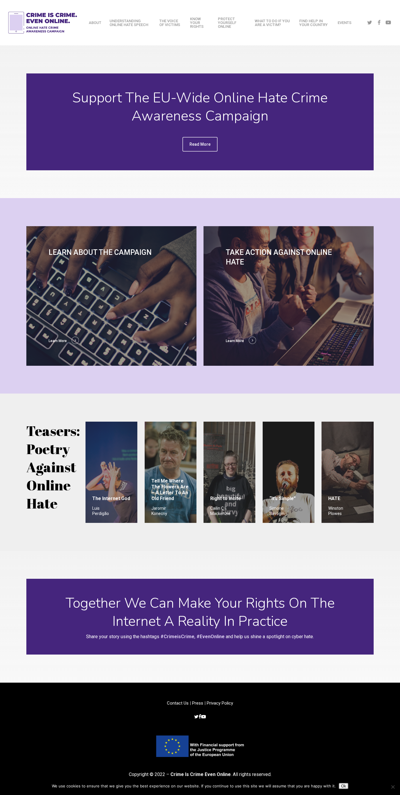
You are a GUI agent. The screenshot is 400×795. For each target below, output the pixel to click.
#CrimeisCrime (177, 636)
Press (197, 703)
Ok (343, 786)
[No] (393, 787)
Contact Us (178, 703)
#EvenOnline (210, 636)
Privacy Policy (220, 703)
